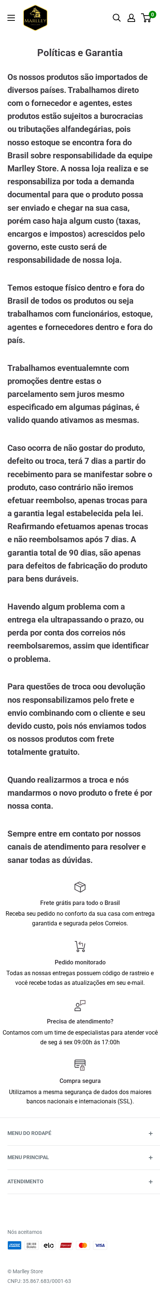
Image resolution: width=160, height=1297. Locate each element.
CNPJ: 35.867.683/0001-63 (39, 1281)
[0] (146, 17)
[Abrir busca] (117, 18)
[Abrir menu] (11, 18)
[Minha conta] (131, 18)
